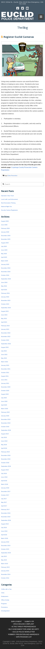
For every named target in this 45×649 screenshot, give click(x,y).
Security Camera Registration (9, 210)
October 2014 (5, 578)
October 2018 (5, 462)
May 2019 (4, 444)
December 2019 (5, 419)
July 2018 (4, 473)
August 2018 (5, 470)
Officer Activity (5, 600)
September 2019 (6, 430)
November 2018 (5, 459)
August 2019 (5, 433)
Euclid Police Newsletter (24, 632)
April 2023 (4, 322)
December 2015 (5, 545)
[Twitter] (22, 8)
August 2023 (5, 311)
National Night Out (6, 206)
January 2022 (5, 365)
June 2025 (4, 250)
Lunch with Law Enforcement (9, 199)
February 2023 (5, 325)
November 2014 (5, 574)
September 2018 (6, 466)
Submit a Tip (29, 621)
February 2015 (5, 567)
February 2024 (5, 293)
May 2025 (4, 253)
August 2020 (5, 394)
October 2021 (5, 372)
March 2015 (4, 563)
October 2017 (5, 495)
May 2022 (4, 358)
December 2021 (5, 369)
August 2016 (5, 524)
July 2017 (4, 498)
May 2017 (4, 502)
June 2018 (4, 477)
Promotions (4, 607)
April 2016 (4, 534)
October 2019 (5, 426)
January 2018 (5, 488)
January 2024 (5, 297)
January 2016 (5, 542)
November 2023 (5, 300)
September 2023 (6, 307)
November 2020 (5, 387)
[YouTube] (27, 8)
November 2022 (5, 336)
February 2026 (5, 228)
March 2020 (4, 408)
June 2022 (4, 354)
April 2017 (4, 506)
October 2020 (5, 390)
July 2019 (4, 437)
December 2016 (5, 513)
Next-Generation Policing (8, 203)
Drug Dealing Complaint (23, 624)
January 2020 (5, 415)
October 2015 (5, 549)
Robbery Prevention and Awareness (23, 634)
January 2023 (5, 329)
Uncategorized (5, 610)
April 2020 (4, 405)
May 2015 (4, 560)
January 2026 (5, 232)
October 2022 (5, 340)
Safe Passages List (24, 637)
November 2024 (5, 271)
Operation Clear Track (7, 195)
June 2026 (4, 224)
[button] (41, 17)
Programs (4, 603)
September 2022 (6, 343)
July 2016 (4, 527)
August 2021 (5, 376)
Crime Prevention (12, 175)
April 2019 (4, 448)
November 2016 (5, 516)
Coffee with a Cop (6, 589)
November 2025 (5, 239)
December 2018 (5, 455)
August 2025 (5, 242)
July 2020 (4, 397)
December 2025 (5, 235)
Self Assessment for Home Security (23, 629)
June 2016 (4, 531)
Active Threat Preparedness (24, 626)
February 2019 (5, 452)
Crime (2, 592)
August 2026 (5, 221)
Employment (4, 596)
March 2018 (4, 484)
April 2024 (4, 289)
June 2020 (4, 401)
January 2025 (5, 264)
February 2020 (5, 412)
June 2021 (4, 379)
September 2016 (6, 520)
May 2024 (4, 286)
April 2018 (4, 480)
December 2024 (5, 268)
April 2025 (4, 257)
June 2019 (4, 441)
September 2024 (6, 279)
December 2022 (5, 333)
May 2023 (4, 318)
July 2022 (4, 351)
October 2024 (5, 275)
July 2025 (4, 246)
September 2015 (6, 552)
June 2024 (4, 282)
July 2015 (4, 556)
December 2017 (5, 491)
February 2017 (5, 509)
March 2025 (4, 260)
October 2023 (5, 304)
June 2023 (4, 315)
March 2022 (4, 361)
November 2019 (5, 423)
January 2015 (5, 570)
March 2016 (4, 538)
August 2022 (5, 347)
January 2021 (5, 383)
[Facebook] (18, 8)
